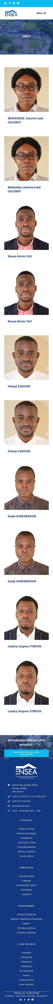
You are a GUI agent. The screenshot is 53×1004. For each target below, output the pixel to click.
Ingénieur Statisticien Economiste (26, 919)
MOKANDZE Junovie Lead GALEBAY (26, 87)
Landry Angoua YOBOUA (26, 615)
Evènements (26, 957)
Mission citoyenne (26, 851)
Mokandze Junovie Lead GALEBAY (26, 156)
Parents (26, 975)
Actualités (26, 952)
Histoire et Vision (26, 828)
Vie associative (26, 970)
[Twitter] (14, 3)
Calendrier (26, 894)
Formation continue (26, 928)
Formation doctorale (26, 932)
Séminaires (26, 961)
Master (26, 923)
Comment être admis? (26, 885)
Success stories (26, 856)
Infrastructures (26, 979)
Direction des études (26, 833)
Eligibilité (26, 880)
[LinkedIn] (5, 3)
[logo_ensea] (11, 10)
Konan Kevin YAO (26, 225)
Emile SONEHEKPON (26, 485)
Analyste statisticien (26, 914)
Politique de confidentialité (26, 993)
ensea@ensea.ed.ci (21, 806)
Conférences (27, 966)
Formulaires (26, 889)
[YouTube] (18, 3)
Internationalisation (26, 847)
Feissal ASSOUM (26, 355)
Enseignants (26, 838)
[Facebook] (9, 3)
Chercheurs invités (26, 842)
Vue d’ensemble (26, 876)
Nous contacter (26, 984)
